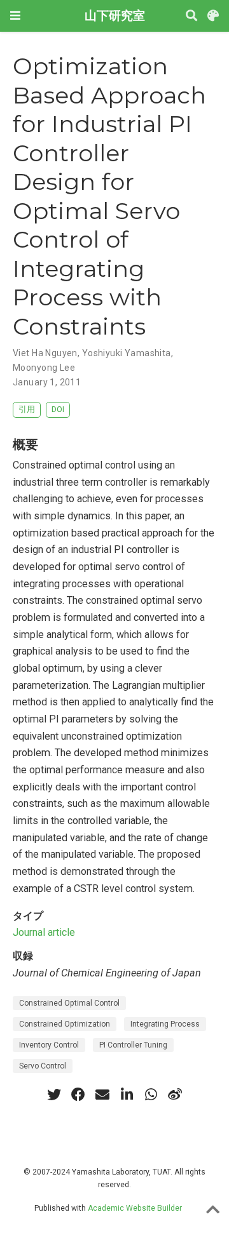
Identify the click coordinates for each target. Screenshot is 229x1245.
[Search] (191, 16)
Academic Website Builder (135, 1208)
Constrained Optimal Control (69, 1003)
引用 (26, 409)
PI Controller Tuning (133, 1045)
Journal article (44, 932)
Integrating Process (165, 1024)
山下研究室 (115, 15)
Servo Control (42, 1066)
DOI (58, 409)
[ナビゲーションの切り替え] (15, 15)
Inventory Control (49, 1045)
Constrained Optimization (64, 1024)
